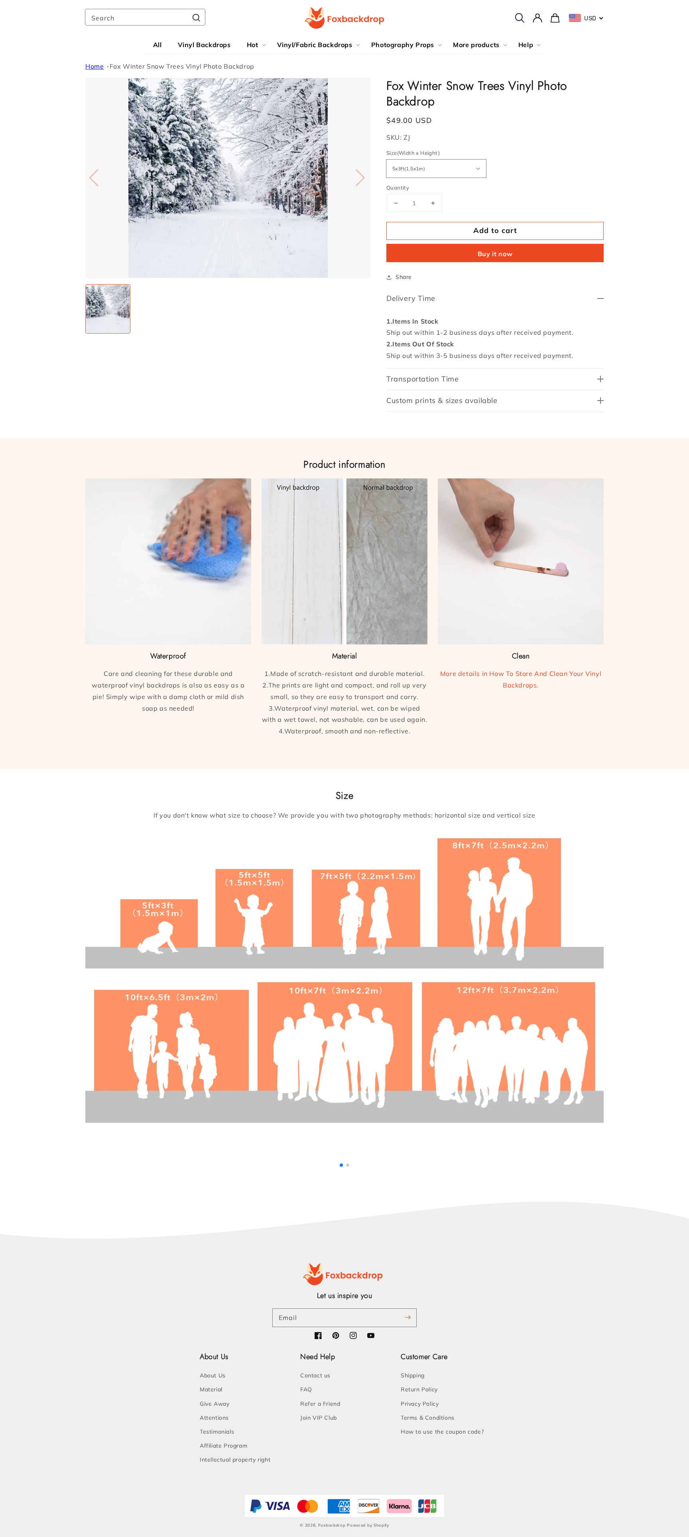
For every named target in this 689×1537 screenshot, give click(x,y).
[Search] (196, 18)
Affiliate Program (223, 1445)
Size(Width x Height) (413, 153)
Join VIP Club (318, 1417)
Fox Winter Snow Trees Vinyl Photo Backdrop (182, 66)
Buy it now (495, 254)
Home (94, 66)
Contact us (315, 1375)
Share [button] (404, 277)
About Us (213, 1375)
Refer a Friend (320, 1403)
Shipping (413, 1375)
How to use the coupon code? (442, 1431)
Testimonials (217, 1431)
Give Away (214, 1403)
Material (211, 1389)
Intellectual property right (235, 1459)
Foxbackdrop (332, 1525)
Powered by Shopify (368, 1525)
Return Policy (419, 1389)
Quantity (397, 187)
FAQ (306, 1389)
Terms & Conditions (428, 1417)
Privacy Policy (420, 1403)
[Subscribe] (407, 1317)
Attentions (214, 1417)
